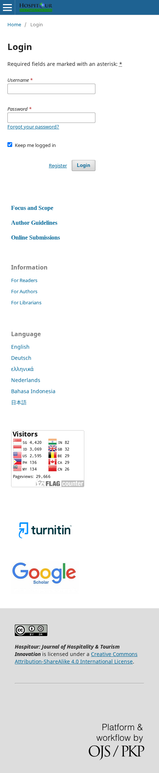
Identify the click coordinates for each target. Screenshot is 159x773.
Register (58, 165)
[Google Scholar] (45, 592)
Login (83, 165)
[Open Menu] (7, 7)
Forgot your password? (33, 126)
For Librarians (26, 302)
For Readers (24, 280)
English (20, 346)
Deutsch (21, 357)
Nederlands (25, 380)
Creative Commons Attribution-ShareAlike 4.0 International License (76, 657)
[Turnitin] (45, 546)
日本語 (19, 402)
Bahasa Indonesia (33, 391)
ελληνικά (22, 368)
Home (14, 24)
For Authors (24, 291)
